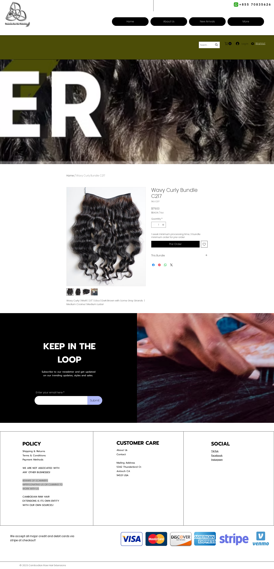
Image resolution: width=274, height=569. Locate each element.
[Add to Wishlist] (204, 244)
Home (70, 175)
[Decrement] (154, 225)
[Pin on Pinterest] (159, 265)
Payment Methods (33, 459)
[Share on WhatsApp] (165, 265)
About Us (122, 450)
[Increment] (163, 225)
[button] (228, 43)
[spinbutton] (158, 225)
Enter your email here (49, 392)
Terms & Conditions (34, 455)
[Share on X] (171, 265)
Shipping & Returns (34, 451)
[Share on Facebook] (153, 265)
